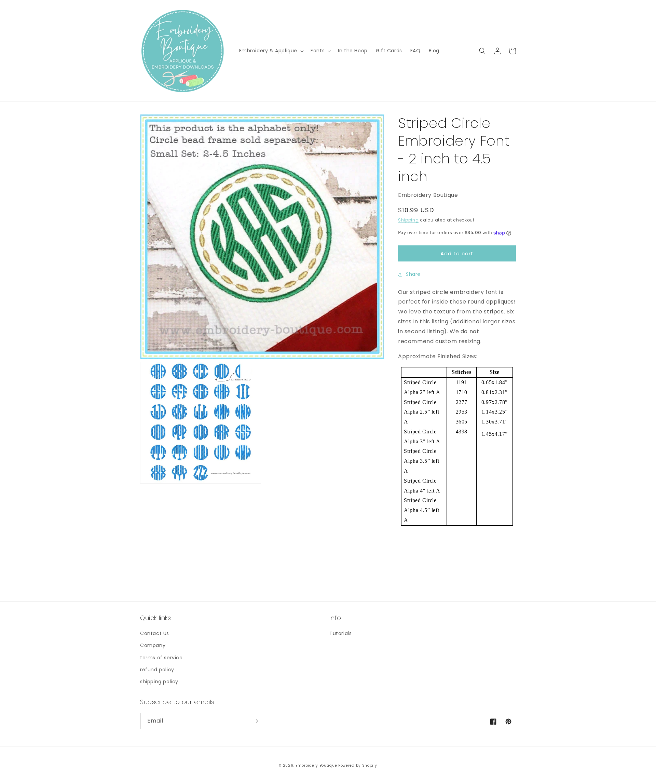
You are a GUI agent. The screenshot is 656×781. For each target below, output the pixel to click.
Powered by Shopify (357, 765)
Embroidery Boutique (316, 765)
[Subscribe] (255, 721)
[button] (271, 50)
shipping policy (159, 681)
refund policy (157, 669)
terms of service (161, 657)
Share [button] (413, 274)
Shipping (408, 220)
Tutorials (340, 633)
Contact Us (154, 633)
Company (152, 645)
